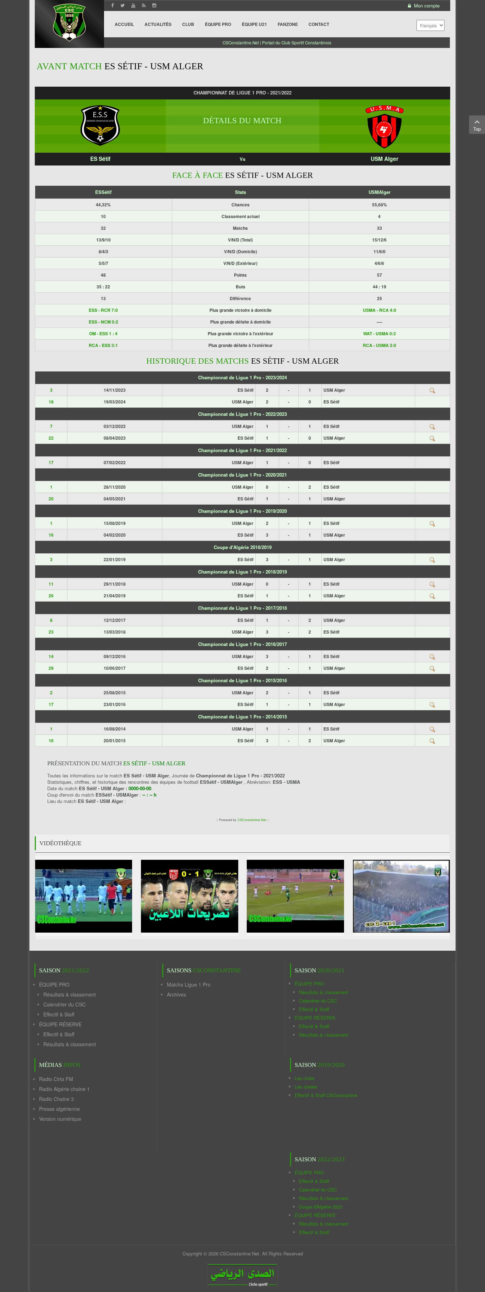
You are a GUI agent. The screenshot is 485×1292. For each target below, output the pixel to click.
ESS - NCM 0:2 (103, 322)
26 (51, 595)
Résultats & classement (69, 994)
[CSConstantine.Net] (69, 21)
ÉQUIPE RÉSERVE (60, 1024)
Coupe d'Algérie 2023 (320, 1206)
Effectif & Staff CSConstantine (326, 1095)
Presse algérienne (59, 1108)
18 (51, 401)
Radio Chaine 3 (56, 1098)
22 (51, 438)
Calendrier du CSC (64, 1004)
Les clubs (305, 1078)
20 (51, 498)
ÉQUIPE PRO (54, 984)
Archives (176, 994)
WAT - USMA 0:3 (379, 333)
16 (51, 535)
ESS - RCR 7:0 (103, 310)
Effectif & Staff (58, 1014)
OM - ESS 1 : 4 (103, 333)
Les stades (306, 1086)
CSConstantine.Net (252, 820)
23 (51, 632)
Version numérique (60, 1118)
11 (51, 584)
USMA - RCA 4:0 (379, 310)
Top (477, 128)
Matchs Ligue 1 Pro (189, 984)
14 (51, 656)
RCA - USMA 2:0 (379, 345)
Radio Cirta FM (56, 1078)
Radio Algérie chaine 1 (64, 1088)
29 (51, 668)
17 (51, 462)
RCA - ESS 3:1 (103, 345)
